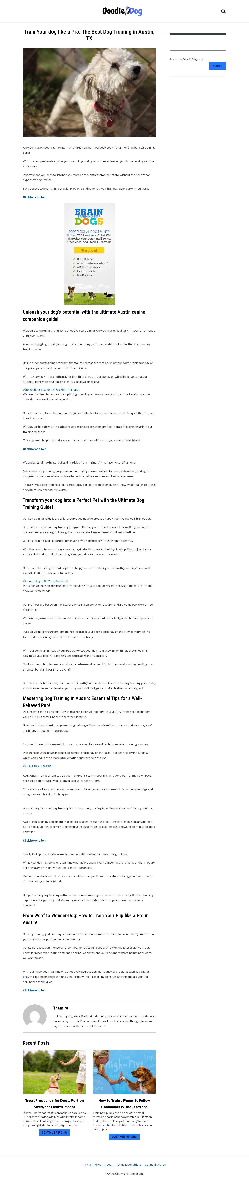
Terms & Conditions (128, 1164)
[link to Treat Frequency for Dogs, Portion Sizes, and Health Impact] (54, 1072)
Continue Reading (54, 1132)
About (109, 1164)
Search (217, 65)
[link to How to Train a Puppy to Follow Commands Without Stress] (124, 1072)
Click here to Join (34, 197)
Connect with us (155, 1164)
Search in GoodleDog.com (186, 59)
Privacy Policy (92, 1164)
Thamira (60, 1008)
